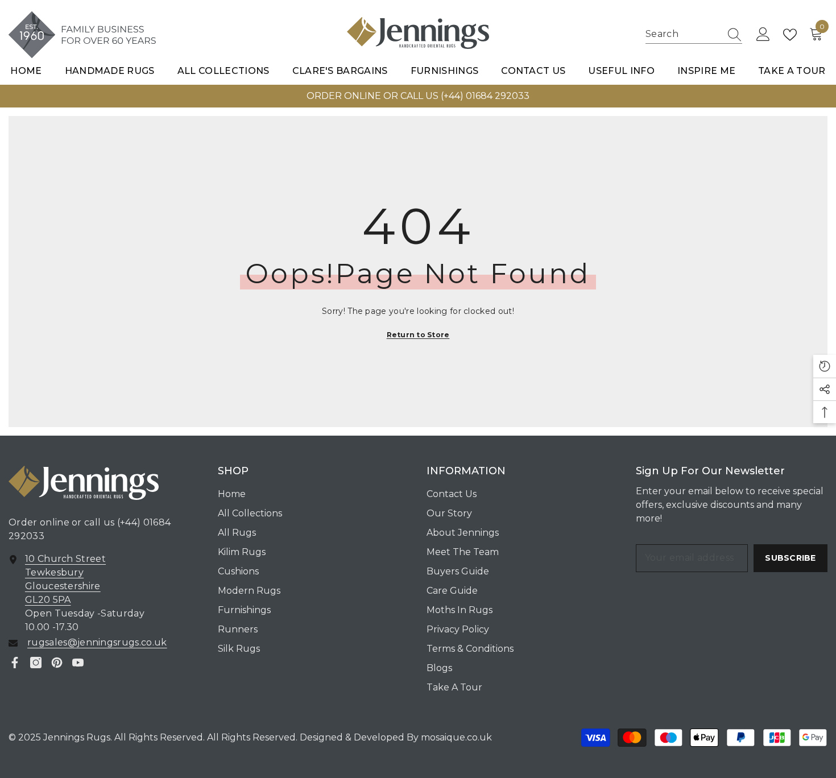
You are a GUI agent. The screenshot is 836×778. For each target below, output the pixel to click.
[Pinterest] (57, 662)
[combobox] (683, 34)
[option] (418, 96)
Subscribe (790, 558)
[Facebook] (15, 662)
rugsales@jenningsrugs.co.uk (97, 642)
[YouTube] (78, 662)
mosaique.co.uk (455, 737)
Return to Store (418, 334)
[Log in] (763, 35)
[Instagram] (36, 662)
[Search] (693, 35)
